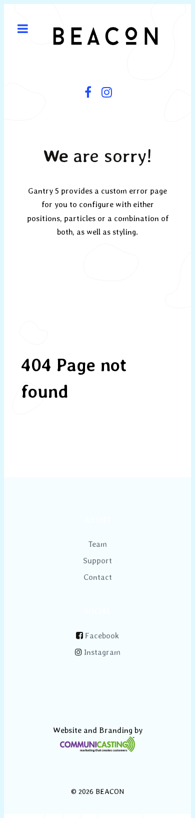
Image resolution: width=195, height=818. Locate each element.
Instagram (102, 652)
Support (97, 560)
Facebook (102, 635)
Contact (98, 577)
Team (97, 544)
